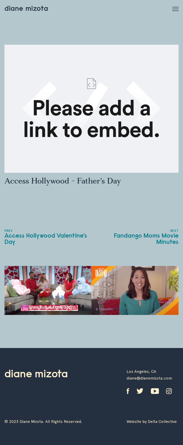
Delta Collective (162, 421)
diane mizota (26, 9)
